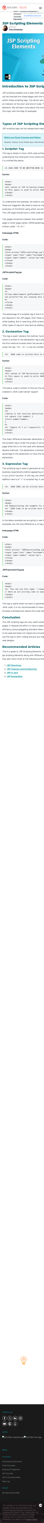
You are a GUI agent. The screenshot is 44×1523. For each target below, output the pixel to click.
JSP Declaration (14, 676)
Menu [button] (38, 8)
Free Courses (8, 1465)
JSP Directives (14, 665)
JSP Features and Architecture (22, 669)
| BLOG (22, 7)
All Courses (7, 1473)
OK (40, 1505)
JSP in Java (12, 673)
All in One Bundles (11, 1477)
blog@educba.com (32, 15)
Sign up (6, 1481)
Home (16, 11)
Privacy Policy (31, 1519)
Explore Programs (11, 1469)
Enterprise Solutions (12, 1461)
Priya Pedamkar (16, 29)
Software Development (28, 11)
